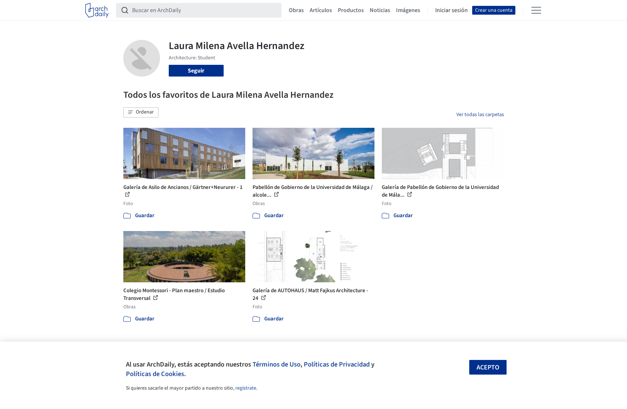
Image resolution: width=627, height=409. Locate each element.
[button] (140, 112)
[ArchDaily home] (97, 10)
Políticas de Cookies (155, 374)
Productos (351, 10)
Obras (296, 10)
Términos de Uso (277, 364)
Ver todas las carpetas (480, 114)
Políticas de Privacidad (337, 364)
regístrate (245, 388)
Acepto (488, 367)
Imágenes (408, 10)
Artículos (321, 10)
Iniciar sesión (451, 10)
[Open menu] (536, 10)
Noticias (380, 10)
